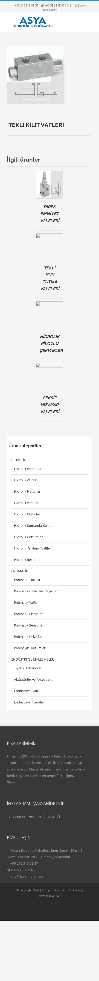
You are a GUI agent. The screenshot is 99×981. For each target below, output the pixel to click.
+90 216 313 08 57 (26, 5)
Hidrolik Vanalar (26, 503)
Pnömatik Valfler (26, 602)
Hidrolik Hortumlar (28, 537)
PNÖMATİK (19, 571)
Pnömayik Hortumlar (30, 648)
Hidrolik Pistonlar (27, 491)
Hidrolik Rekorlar (27, 559)
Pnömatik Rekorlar (28, 636)
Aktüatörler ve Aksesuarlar (34, 679)
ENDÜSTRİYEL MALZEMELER (32, 659)
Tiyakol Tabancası (27, 668)
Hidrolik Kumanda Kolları (33, 525)
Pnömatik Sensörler (29, 625)
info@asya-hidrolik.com (28, 876)
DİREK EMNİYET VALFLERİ (49, 213)
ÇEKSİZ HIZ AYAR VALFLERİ (49, 404)
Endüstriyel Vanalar (29, 702)
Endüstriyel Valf (26, 691)
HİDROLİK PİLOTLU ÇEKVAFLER (51, 343)
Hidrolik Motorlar (27, 514)
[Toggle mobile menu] (90, 22)
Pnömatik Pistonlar (28, 614)
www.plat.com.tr (49, 896)
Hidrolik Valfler (25, 480)
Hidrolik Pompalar (28, 469)
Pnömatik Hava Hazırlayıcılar (36, 591)
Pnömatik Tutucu (27, 580)
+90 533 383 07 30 (56, 5)
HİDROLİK (18, 460)
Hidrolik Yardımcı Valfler (32, 548)
